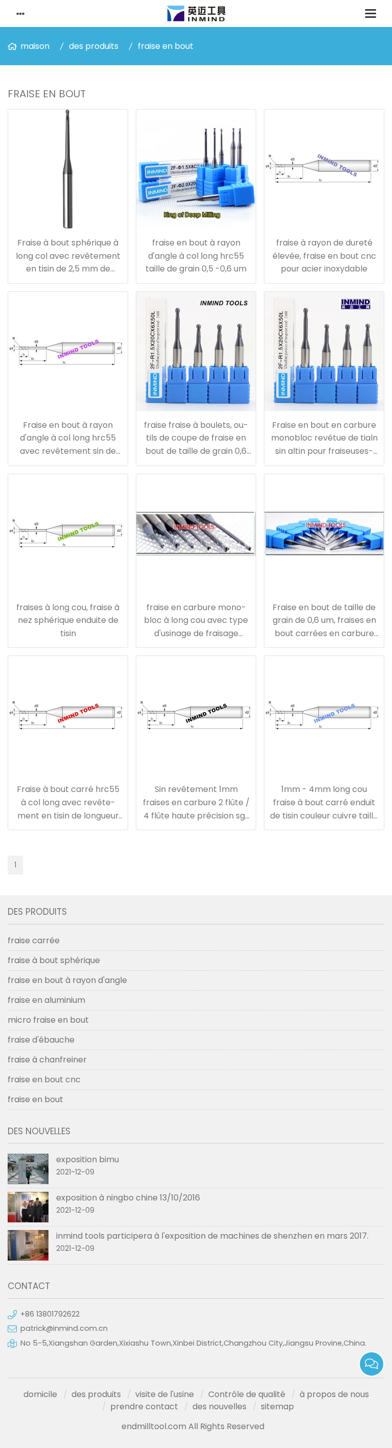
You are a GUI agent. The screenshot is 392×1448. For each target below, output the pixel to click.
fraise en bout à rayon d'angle (67, 980)
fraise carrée (34, 940)
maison (35, 46)
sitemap (277, 1406)
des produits (93, 46)
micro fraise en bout (48, 1020)
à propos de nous (334, 1394)
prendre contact (144, 1406)
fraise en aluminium (46, 1000)
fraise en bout (165, 46)
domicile (40, 1394)
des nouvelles (219, 1406)
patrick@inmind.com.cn (64, 1328)
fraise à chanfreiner (47, 1059)
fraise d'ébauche (41, 1040)
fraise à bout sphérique (54, 960)
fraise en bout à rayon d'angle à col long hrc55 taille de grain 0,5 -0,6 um (196, 256)
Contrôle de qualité (246, 1394)
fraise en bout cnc (44, 1079)
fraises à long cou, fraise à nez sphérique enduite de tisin (67, 620)
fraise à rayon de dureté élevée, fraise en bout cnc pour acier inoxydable (324, 256)
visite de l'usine (164, 1394)
